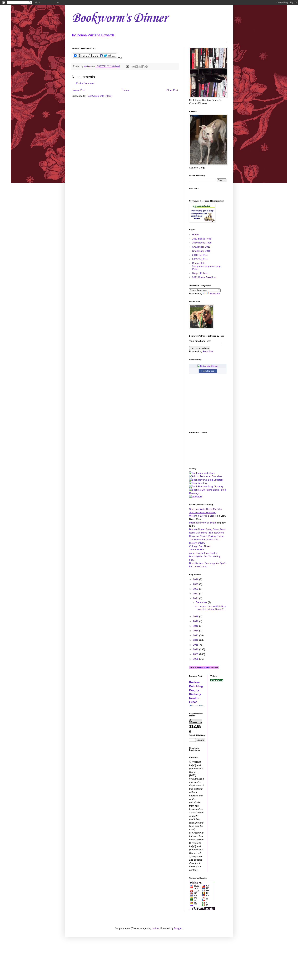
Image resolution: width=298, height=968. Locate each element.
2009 (196, 654)
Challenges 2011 (201, 246)
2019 (196, 616)
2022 (196, 593)
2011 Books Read (201, 238)
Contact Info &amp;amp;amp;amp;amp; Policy (206, 266)
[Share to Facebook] (143, 66)
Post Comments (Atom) (99, 95)
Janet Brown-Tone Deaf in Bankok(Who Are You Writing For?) (205, 556)
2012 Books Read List (204, 277)
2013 (196, 635)
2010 (196, 649)
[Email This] (133, 66)
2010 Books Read (202, 242)
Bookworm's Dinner (119, 18)
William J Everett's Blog (202, 515)
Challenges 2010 (201, 251)
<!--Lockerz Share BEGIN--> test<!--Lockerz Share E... (210, 608)
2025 (196, 584)
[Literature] (195, 496)
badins (155, 928)
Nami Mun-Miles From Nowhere (206, 532)
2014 (196, 630)
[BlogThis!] (136, 66)
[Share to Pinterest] (146, 66)
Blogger (178, 928)
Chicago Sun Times (199, 546)
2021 (196, 598)
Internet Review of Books (202, 522)
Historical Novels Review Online (206, 536)
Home (125, 90)
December (202, 602)
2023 (196, 588)
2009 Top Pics (199, 259)
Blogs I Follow (199, 273)
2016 (196, 621)
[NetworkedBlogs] (207, 366)
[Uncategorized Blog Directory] (198, 483)
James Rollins (196, 549)
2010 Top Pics (199, 255)
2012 (196, 640)
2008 (196, 658)
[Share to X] (140, 66)
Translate (215, 293)
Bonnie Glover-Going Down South (207, 529)
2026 (196, 579)
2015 (196, 626)
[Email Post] (127, 66)
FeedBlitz (208, 351)
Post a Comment (85, 83)
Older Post (172, 90)
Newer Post (79, 90)
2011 (196, 644)
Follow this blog (207, 371)
